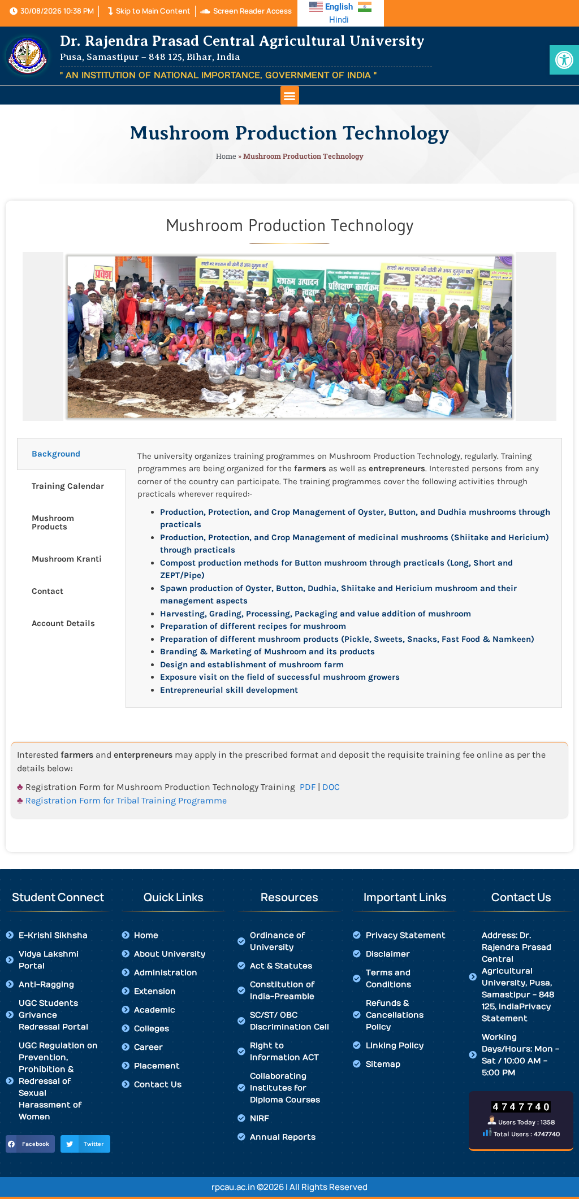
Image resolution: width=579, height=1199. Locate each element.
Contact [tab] (47, 591)
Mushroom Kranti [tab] (67, 559)
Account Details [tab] (63, 623)
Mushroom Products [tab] (53, 522)
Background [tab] (56, 454)
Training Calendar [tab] (68, 486)
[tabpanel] (343, 573)
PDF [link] (308, 786)
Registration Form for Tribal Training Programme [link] (126, 800)
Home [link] (226, 155)
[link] (564, 60)
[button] (289, 95)
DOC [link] (331, 786)
